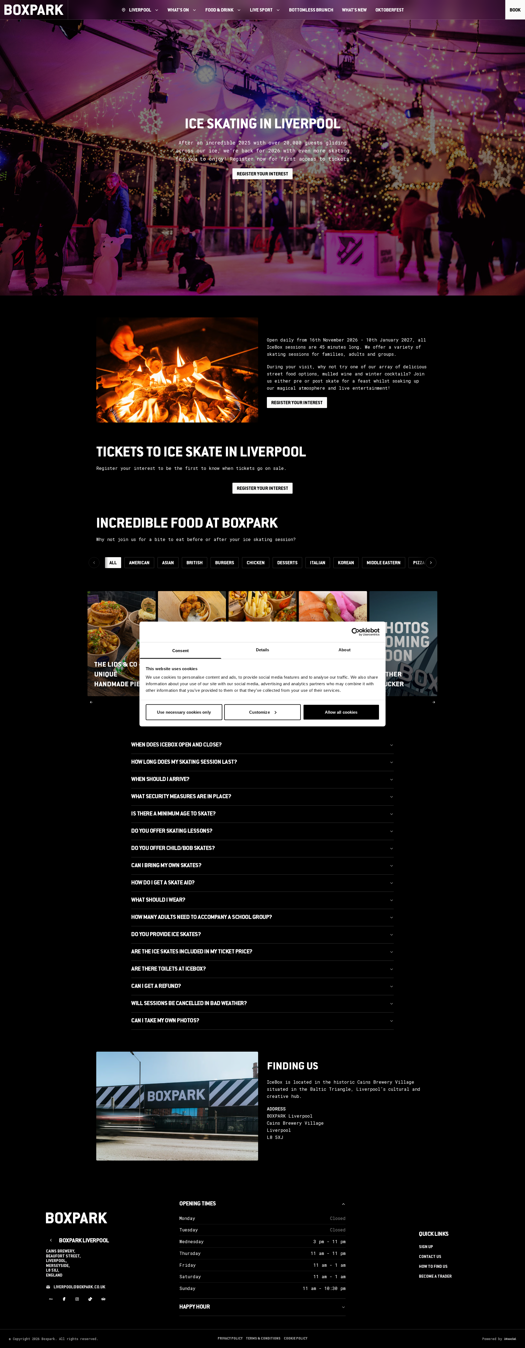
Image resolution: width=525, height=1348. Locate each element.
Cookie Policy (295, 1338)
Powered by (492, 1339)
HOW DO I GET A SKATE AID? (163, 883)
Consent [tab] (180, 650)
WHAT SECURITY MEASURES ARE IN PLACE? (181, 797)
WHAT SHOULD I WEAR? (158, 900)
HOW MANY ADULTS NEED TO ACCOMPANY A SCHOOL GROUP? (201, 917)
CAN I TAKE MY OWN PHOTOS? (165, 1021)
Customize (259, 712)
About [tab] (345, 649)
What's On (178, 10)
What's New (354, 10)
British (194, 563)
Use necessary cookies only (184, 712)
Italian (317, 563)
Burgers (224, 563)
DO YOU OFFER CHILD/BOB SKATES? (173, 848)
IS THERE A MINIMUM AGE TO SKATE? (173, 814)
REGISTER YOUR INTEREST (262, 174)
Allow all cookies (341, 712)
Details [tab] (262, 649)
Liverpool (140, 10)
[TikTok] (90, 1299)
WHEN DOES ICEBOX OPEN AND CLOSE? (176, 745)
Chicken (256, 563)
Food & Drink (219, 10)
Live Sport (261, 10)
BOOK (515, 10)
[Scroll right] (430, 562)
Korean (346, 563)
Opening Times (197, 1204)
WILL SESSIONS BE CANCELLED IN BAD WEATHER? (189, 1003)
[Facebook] (64, 1299)
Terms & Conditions (263, 1338)
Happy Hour (194, 1307)
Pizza (419, 563)
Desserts (287, 563)
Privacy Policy (230, 1338)
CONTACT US (430, 1257)
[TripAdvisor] (103, 1299)
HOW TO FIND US (433, 1267)
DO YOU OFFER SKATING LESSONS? (171, 831)
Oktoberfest (389, 10)
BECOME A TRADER (435, 1277)
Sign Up (426, 1247)
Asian (168, 563)
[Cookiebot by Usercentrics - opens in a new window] (356, 632)
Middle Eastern (384, 563)
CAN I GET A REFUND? (156, 986)
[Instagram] (77, 1299)
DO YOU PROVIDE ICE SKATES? (166, 935)
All (113, 563)
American (139, 563)
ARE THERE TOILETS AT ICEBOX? (168, 969)
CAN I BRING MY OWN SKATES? (166, 866)
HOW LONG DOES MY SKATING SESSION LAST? (184, 762)
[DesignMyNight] (51, 1299)
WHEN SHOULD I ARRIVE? (160, 779)
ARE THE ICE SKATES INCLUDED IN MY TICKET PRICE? (191, 952)
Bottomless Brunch (311, 10)
